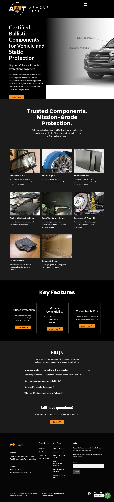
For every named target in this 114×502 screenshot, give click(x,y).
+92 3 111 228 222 (16, 469)
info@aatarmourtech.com (20, 472)
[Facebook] (89, 493)
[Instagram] (95, 493)
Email (75, 462)
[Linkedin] (101, 493)
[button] (85, 4)
